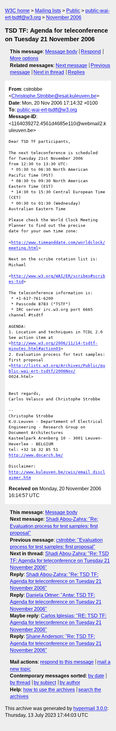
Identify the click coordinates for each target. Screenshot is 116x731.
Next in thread (48, 72)
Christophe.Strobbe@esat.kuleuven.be (54, 95)
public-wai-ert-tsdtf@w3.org (47, 109)
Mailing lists (48, 10)
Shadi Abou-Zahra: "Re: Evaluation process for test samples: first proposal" (54, 526)
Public (73, 10)
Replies (76, 72)
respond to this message (67, 662)
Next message (71, 65)
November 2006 (63, 17)
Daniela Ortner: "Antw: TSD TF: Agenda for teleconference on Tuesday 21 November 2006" (55, 602)
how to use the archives (49, 689)
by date (96, 675)
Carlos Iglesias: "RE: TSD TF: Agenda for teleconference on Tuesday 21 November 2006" (58, 622)
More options (24, 58)
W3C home (17, 10)
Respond (91, 51)
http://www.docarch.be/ (36, 455)
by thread (20, 682)
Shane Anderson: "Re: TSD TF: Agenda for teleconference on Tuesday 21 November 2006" (55, 643)
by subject (45, 682)
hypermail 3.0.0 (90, 708)
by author (70, 682)
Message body (61, 51)
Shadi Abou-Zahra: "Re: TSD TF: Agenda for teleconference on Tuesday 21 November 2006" (60, 560)
